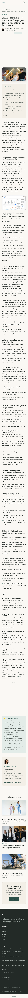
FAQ (6, 115)
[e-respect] (14, 914)
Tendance (8, 9)
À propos (20, 991)
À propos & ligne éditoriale (8, 972)
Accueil (3, 9)
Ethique (3, 939)
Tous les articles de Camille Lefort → (12, 782)
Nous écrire (13, 899)
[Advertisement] (14, 52)
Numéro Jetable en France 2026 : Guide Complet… (14, 965)
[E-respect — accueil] (3, 2)
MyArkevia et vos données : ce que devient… (12, 948)
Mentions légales (6, 977)
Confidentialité (13, 991)
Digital (3, 936)
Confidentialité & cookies (8, 980)
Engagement (5, 929)
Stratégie (4, 931)
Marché (3, 942)
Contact (3, 974)
